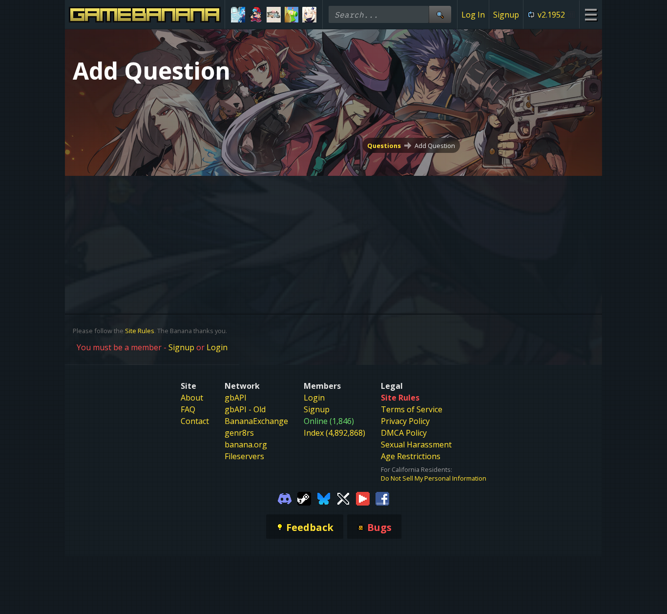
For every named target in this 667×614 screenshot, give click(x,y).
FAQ (188, 409)
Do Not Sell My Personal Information (433, 478)
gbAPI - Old (245, 409)
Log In (473, 14)
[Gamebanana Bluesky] (324, 498)
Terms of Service (411, 409)
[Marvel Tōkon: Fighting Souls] (274, 14)
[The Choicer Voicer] (238, 14)
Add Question (435, 145)
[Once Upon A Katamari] (292, 14)
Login (217, 347)
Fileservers (244, 456)
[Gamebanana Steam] (304, 498)
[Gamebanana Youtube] (363, 498)
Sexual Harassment (416, 444)
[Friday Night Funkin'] (256, 14)
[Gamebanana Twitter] (343, 498)
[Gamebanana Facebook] (382, 498)
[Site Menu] (590, 14)
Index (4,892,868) (334, 432)
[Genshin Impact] (309, 14)
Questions (384, 145)
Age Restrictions (410, 456)
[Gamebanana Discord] (284, 498)
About (192, 397)
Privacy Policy (405, 421)
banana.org (246, 444)
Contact (195, 421)
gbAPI (236, 397)
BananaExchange (256, 421)
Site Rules (139, 330)
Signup (506, 14)
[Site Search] (440, 14)
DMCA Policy (404, 432)
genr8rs (239, 432)
